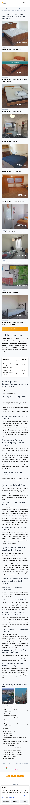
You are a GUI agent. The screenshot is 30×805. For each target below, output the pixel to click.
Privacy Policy (12, 797)
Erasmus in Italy (7, 735)
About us (15, 784)
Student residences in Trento (11, 743)
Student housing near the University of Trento (15, 741)
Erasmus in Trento (8, 733)
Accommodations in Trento (8, 10)
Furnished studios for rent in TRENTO (13, 752)
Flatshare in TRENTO (8, 746)
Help (15, 780)
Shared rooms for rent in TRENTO (12, 750)
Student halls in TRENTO (9, 756)
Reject (15, 801)
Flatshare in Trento (9, 708)
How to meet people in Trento (12, 718)
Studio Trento (7, 370)
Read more (6, 801)
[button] (15, 33)
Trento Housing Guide (9, 731)
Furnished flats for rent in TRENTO (12, 754)
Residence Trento (8, 367)
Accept (24, 801)
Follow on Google (15, 769)
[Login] (24, 3)
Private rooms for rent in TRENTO (12, 748)
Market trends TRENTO (9, 758)
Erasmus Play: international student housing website (14, 9)
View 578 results (15, 329)
